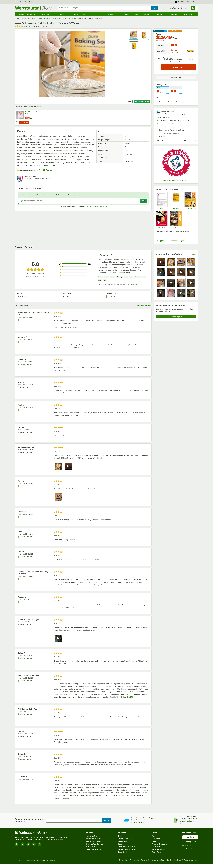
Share (130, 101)
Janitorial (160, 14)
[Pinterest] (39, 844)
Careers (154, 841)
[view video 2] (68, 466)
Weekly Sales (122, 841)
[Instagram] (16, 844)
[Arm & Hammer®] (176, 163)
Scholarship (156, 847)
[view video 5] (160, 272)
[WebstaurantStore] (42, 832)
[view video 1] (160, 262)
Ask (143, 201)
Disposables (110, 14)
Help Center (21, 2)
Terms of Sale (123, 860)
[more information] (184, 114)
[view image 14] (170, 292)
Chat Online (189, 846)
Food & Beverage (79, 14)
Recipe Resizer (91, 847)
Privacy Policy (104, 206)
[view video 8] (191, 272)
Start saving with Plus (138, 822)
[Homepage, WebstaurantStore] (33, 8)
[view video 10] (170, 282)
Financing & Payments (159, 844)
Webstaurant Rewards (93, 839)
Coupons (121, 844)
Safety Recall (122, 852)
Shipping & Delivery (191, 849)
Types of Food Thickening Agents (177, 241)
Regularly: (159, 34)
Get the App (34, 2)
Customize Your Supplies (94, 844)
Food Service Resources (126, 847)
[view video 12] (191, 282)
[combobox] (104, 8)
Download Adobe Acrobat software (166, 233)
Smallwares (62, 14)
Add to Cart (24, 122)
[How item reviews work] (43, 276)
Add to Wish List (176, 77)
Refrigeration (46, 14)
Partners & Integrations (93, 849)
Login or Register (176, 317)
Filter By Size (66, 293)
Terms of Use (93, 206)
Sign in (191, 59)
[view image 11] (181, 282)
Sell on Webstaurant (159, 849)
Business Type (189, 14)
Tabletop (96, 14)
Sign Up (107, 820)
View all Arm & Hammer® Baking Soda (176, 180)
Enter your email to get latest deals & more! (29, 820)
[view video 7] (181, 272)
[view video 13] (160, 292)
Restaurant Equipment (27, 14)
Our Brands (156, 839)
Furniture (125, 14)
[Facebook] (28, 844)
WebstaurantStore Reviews (127, 849)
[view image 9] (160, 282)
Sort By (19, 293)
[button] (133, 35)
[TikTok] (34, 844)
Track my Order (190, 842)
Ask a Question (143, 101)
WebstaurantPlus (91, 836)
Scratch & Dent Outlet (125, 839)
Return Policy (156, 852)
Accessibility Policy (158, 860)
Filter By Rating (111, 293)
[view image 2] (170, 262)
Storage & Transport (142, 14)
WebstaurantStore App (93, 841)
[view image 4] (191, 262)
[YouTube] (22, 844)
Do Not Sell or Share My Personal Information (182, 860)
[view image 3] (181, 262)
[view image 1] (58, 466)
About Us (155, 836)
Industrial (173, 14)
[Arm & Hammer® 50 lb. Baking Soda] (27, 117)
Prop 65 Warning (45, 170)
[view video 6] (170, 272)
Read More (130, 697)
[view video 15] (181, 292)
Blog (119, 836)
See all (194, 254)
